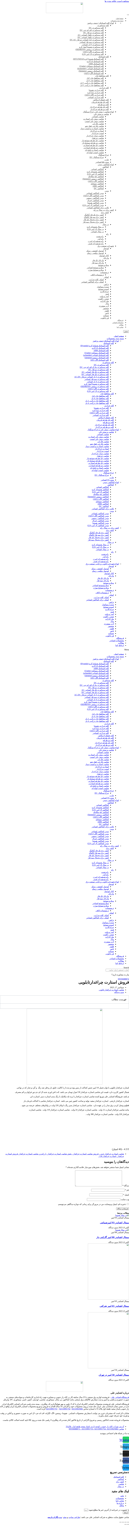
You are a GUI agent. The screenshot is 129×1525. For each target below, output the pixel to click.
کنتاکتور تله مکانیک (101, 494)
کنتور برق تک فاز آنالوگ (99, 533)
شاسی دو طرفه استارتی (98, 465)
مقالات (121, 643)
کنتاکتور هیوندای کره (100, 489)
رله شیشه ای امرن (101, 559)
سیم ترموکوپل (108, 605)
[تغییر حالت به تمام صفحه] (125, 1522)
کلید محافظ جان (107, 394)
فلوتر (112, 628)
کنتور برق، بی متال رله (109, 528)
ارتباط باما (119, 645)
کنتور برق (110, 530)
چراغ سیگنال (108, 473)
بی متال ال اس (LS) (100, 547)
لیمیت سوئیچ (108, 607)
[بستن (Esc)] (120, 1522)
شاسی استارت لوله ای (99, 468)
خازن (111, 477)
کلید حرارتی (109, 406)
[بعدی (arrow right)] (125, 1524)
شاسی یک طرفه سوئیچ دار (98, 458)
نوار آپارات (109, 619)
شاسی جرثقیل (103, 456)
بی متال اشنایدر (102, 549)
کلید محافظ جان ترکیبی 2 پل (97, 401)
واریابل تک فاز (103, 578)
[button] (117, 1)
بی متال (110, 542)
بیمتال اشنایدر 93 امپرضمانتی (114, 1222)
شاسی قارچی (103, 441)
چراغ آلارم (109, 609)
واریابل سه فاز (103, 581)
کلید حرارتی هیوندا (101, 408)
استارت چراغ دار (102, 449)
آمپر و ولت (109, 614)
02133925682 (77, 1409)
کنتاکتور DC (104, 506)
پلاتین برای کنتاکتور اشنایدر (103, 509)
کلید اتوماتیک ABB (101, 350)
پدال (112, 621)
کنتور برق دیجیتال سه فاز (98, 540)
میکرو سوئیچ (108, 583)
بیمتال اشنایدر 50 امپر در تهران (114, 1375)
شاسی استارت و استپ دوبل (97, 446)
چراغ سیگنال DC (102, 475)
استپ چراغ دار (102, 451)
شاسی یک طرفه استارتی (98, 463)
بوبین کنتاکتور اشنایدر (100, 513)
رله (112, 552)
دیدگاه (125, 1186)
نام (127, 1190)
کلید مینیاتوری (108, 362)
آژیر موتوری (109, 624)
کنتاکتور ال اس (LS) (100, 492)
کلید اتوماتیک (108, 343)
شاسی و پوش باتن (106, 432)
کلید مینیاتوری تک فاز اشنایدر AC (95, 372)
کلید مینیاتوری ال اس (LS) (98, 391)
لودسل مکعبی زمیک (100, 571)
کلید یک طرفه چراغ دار (104, 425)
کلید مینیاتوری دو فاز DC (98, 370)
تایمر (112, 631)
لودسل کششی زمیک (100, 569)
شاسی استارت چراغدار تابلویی (111, 990)
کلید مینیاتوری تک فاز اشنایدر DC (95, 374)
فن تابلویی (109, 636)
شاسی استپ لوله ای (100, 470)
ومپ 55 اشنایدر (107, 480)
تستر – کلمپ (108, 617)
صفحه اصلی (119, 336)
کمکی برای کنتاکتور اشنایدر (97, 600)
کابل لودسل (109, 573)
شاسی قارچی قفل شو (99, 444)
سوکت (111, 633)
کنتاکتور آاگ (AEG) (101, 499)
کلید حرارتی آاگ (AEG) (99, 413)
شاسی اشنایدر (103, 434)
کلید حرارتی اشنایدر (101, 415)
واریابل (111, 576)
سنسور (111, 626)
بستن (126, 331)
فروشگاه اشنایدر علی (120, 1397)
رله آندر (106, 557)
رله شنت (105, 554)
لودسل (111, 566)
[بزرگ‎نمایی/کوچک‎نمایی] (128, 1522)
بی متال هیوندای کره (100, 545)
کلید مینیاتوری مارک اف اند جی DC (94, 367)
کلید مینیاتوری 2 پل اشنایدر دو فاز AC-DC (91, 377)
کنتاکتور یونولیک (102, 501)
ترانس (111, 602)
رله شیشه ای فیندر (101, 561)
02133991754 (64, 1409)
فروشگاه (120, 638)
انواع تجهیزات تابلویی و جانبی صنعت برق (102, 564)
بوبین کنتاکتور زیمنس (100, 518)
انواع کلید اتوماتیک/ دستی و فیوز (106, 341)
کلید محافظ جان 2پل (100, 396)
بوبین (112, 511)
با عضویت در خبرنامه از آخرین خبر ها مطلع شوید (108, 1510)
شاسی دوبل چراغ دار (100, 453)
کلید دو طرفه (108, 422)
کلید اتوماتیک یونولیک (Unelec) (96, 353)
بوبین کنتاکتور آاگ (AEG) (98, 516)
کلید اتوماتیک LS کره (100, 348)
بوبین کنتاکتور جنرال (100, 521)
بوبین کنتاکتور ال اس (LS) (98, 525)
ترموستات (109, 590)
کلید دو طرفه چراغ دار (104, 427)
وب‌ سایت (125, 1199)
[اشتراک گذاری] (123, 1522)
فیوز (112, 612)
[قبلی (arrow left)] (128, 1524)
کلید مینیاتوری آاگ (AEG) (98, 389)
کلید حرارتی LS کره (100, 410)
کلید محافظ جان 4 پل (100, 398)
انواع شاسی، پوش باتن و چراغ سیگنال (103, 430)
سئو (65, 1517)
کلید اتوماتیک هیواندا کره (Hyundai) (94, 346)
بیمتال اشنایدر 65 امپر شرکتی (114, 1306)
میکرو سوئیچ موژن (101, 588)
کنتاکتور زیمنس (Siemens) (98, 497)
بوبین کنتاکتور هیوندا (100, 523)
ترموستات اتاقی (102, 593)
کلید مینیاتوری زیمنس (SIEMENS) (94, 386)
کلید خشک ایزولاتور (106, 418)
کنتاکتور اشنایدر (102, 487)
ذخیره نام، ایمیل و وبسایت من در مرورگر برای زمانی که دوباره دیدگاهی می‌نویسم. (92, 1204)
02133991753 (51, 1409)
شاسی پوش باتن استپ (99, 439)
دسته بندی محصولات (115, 338)
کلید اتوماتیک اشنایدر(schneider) (96, 355)
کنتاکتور (110, 485)
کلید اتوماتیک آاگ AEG (99, 360)
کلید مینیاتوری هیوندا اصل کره (96, 384)
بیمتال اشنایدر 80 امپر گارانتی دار (112, 1237)
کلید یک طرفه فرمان (105, 420)
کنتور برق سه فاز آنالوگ (99, 535)
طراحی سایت (74, 1517)
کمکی (111, 595)
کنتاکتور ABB (103, 504)
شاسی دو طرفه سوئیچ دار (98, 461)
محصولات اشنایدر (116, 640)
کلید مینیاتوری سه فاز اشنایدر (96, 379)
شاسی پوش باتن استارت (98, 437)
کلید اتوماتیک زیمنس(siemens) (97, 358)
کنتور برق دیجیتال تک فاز (98, 537)
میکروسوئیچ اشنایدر (100, 585)
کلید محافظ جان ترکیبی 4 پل (97, 403)
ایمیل (126, 1195)
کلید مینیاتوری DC (101, 365)
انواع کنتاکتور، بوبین (111, 482)
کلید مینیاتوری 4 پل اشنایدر (98, 382)
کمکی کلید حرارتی (101, 597)
